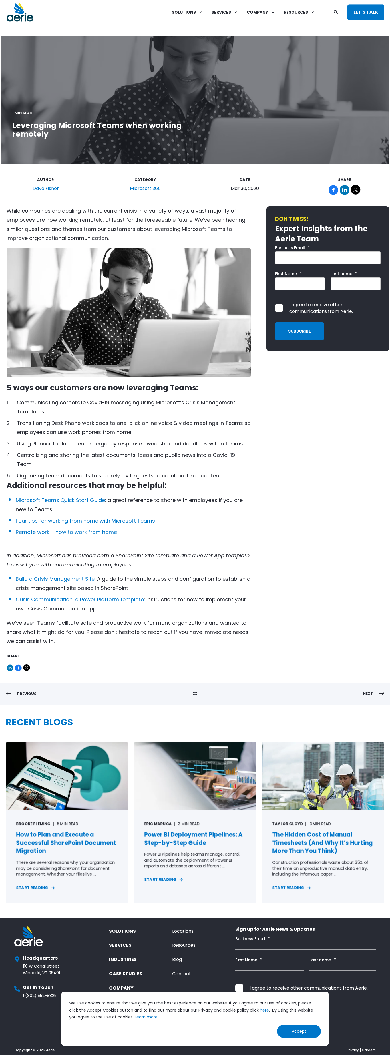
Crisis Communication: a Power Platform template (80, 599)
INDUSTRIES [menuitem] (123, 959)
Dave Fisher (46, 188)
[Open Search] (336, 12)
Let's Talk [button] (365, 12)
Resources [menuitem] (184, 945)
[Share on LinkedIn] (11, 666)
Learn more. (146, 1017)
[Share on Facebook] (19, 666)
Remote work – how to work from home (66, 532)
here (264, 1010)
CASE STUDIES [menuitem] (125, 973)
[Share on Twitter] (26, 666)
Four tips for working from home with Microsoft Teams (85, 520)
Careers (369, 1050)
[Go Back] (195, 694)
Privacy (353, 1050)
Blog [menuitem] (177, 959)
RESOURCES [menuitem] (296, 12)
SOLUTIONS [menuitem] (184, 12)
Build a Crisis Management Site (55, 578)
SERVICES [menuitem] (221, 12)
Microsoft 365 (145, 188)
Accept (299, 1031)
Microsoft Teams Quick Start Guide (60, 500)
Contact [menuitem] (181, 973)
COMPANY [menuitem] (257, 12)
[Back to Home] (20, 12)
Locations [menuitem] (183, 931)
